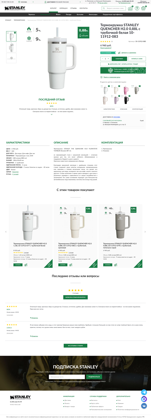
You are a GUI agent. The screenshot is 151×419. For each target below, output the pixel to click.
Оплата (67, 403)
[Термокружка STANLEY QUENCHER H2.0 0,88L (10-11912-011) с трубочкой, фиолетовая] (115, 100)
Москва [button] (116, 117)
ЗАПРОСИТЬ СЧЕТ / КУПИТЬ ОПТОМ (124, 64)
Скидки (120, 406)
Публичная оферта (97, 406)
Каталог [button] (53, 8)
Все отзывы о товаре (75, 345)
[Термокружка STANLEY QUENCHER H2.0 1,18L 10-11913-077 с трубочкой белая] (31, 223)
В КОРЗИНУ (119, 58)
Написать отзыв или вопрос (75, 297)
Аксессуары (93, 14)
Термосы (31, 14)
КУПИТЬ (18, 264)
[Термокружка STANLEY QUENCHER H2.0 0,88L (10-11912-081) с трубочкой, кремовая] (115, 90)
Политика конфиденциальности (128, 409)
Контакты (84, 8)
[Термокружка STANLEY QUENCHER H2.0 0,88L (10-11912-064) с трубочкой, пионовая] (126, 90)
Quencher (15, 172)
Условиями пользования (93, 381)
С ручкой (15, 174)
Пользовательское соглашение (101, 409)
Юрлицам (63, 8)
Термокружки (45, 14)
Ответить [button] (35, 318)
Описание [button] (123, 109)
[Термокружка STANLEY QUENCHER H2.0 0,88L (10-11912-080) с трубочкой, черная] (126, 100)
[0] (143, 8)
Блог (119, 400)
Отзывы (73, 8)
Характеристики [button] (109, 109)
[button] (124, 2)
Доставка (68, 400)
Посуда (68, 14)
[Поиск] (104, 8)
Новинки (120, 403)
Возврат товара (70, 406)
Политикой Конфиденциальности (75, 381)
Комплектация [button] (137, 109)
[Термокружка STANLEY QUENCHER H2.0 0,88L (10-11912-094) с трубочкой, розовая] (105, 100)
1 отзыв (26, 252)
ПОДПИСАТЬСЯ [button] (94, 377)
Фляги (58, 14)
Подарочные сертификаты (113, 14)
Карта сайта (95, 403)
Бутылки (80, 14)
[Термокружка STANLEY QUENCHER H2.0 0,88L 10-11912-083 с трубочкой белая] (105, 90)
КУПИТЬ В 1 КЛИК (136, 58)
